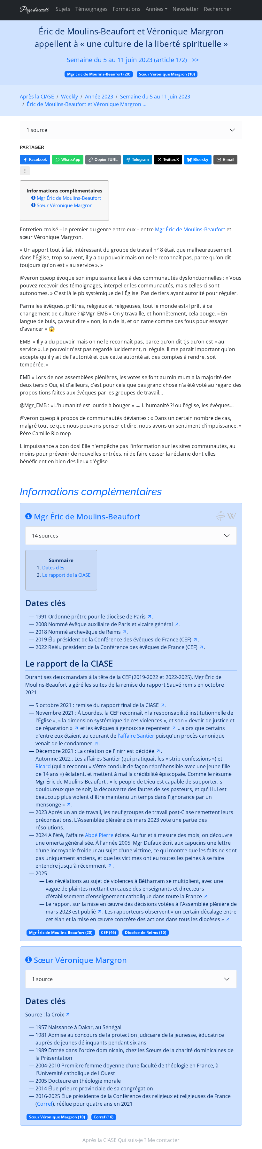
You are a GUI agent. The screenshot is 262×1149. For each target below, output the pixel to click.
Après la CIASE (37, 96)
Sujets (63, 8)
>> (195, 59)
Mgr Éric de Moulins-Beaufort (69, 198)
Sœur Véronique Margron (65, 205)
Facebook (38, 159)
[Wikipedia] (232, 515)
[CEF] (220, 515)
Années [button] (155, 8)
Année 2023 (99, 96)
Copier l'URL (106, 159)
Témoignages (91, 8)
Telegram (140, 159)
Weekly (69, 96)
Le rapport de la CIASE (66, 575)
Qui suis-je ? (132, 1140)
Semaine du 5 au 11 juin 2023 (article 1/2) (127, 59)
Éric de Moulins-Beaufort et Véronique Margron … (86, 104)
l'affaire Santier (136, 735)
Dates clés (53, 567)
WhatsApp (70, 159)
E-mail (228, 159)
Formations (127, 8)
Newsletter (186, 8)
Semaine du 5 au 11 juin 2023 (155, 96)
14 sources (45, 535)
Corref (44, 1103)
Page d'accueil (34, 10)
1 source (37, 130)
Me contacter (164, 1140)
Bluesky (200, 159)
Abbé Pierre (99, 835)
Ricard (43, 766)
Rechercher (218, 8)
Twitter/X (171, 159)
